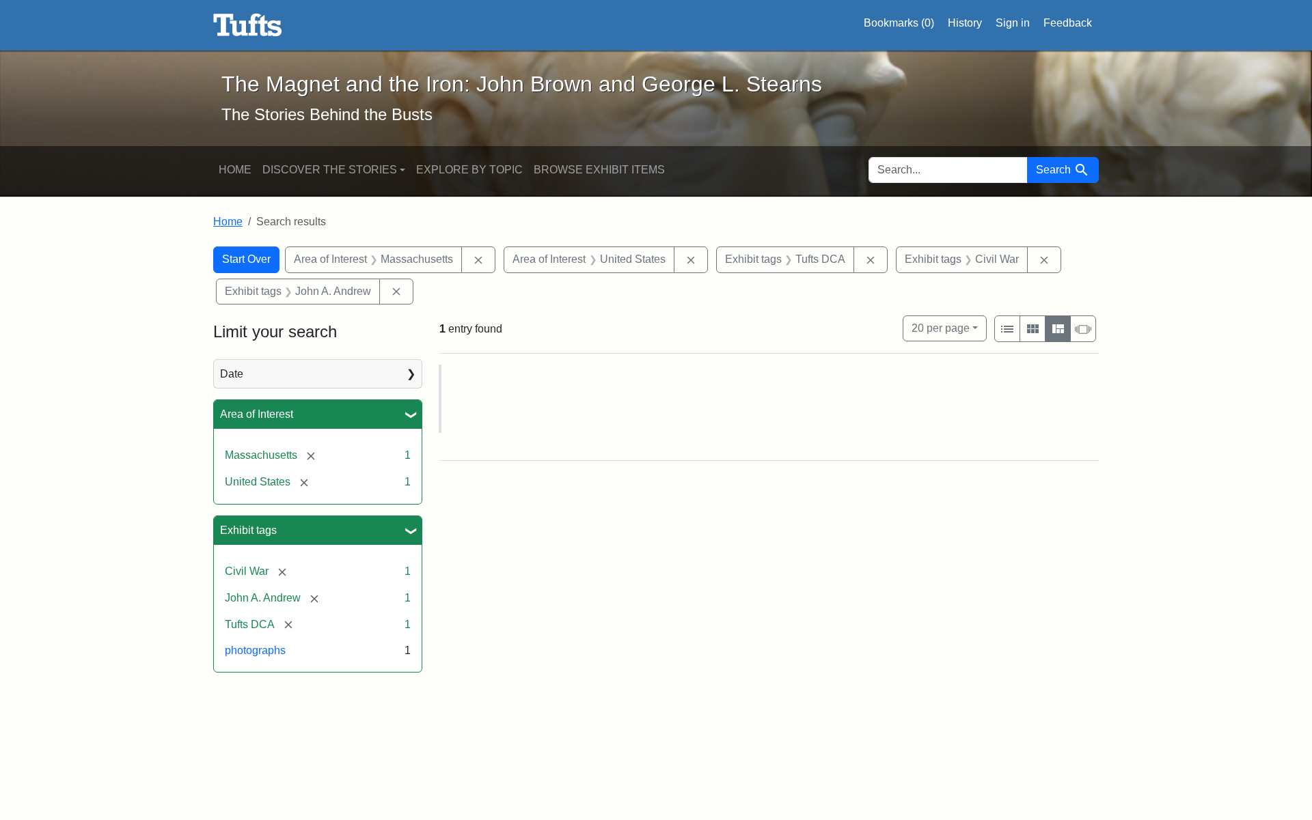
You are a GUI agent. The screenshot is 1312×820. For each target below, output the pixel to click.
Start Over (246, 259)
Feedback (1067, 23)
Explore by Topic (469, 169)
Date (231, 374)
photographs (255, 650)
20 (941, 328)
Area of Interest (256, 414)
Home (235, 169)
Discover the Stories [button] (329, 169)
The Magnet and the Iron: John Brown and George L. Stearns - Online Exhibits (247, 25)
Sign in (1013, 23)
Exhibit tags (248, 530)
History (965, 23)
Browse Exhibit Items (599, 169)
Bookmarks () (899, 23)
